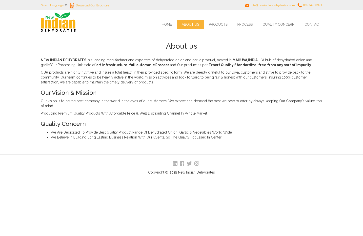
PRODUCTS (218, 24)
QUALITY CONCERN (278, 24)
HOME (167, 24)
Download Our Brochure (92, 5)
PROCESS (245, 24)
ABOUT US (190, 24)
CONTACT (312, 24)
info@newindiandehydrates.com (273, 5)
